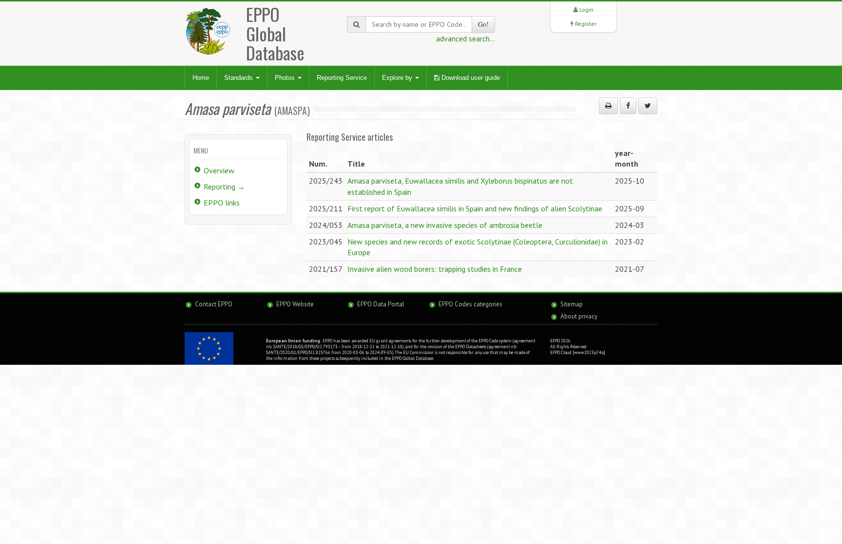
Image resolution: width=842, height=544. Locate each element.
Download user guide (470, 77)
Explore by (398, 77)
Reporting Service (342, 77)
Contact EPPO (213, 304)
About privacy (578, 316)
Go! (483, 24)
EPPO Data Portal (380, 304)
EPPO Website (295, 304)
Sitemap (571, 304)
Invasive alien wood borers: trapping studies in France (434, 269)
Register (585, 23)
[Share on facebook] (628, 105)
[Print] (608, 105)
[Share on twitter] (647, 105)
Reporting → (224, 186)
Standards (239, 77)
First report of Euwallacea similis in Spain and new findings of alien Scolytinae (474, 208)
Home (200, 77)
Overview (219, 170)
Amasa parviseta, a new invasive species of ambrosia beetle (444, 225)
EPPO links (222, 202)
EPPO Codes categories (470, 304)
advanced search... (465, 38)
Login (586, 9)
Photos (286, 77)
